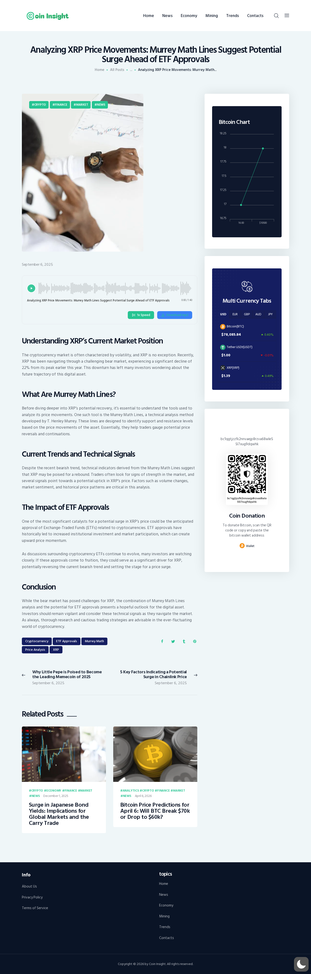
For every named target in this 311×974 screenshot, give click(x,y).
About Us (29, 886)
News (101, 104)
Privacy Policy (32, 897)
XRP (56, 649)
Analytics (131, 791)
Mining (164, 916)
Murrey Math (94, 641)
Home (99, 70)
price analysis (35, 649)
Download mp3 (177, 315)
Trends (164, 927)
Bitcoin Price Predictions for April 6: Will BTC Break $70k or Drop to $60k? (155, 811)
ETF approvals (66, 641)
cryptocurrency (36, 641)
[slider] (115, 288)
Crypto (40, 104)
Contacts (166, 938)
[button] (301, 964)
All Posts (117, 70)
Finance (61, 104)
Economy (53, 791)
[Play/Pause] (31, 288)
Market (82, 104)
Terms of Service (35, 908)
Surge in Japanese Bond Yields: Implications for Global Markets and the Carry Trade (59, 814)
